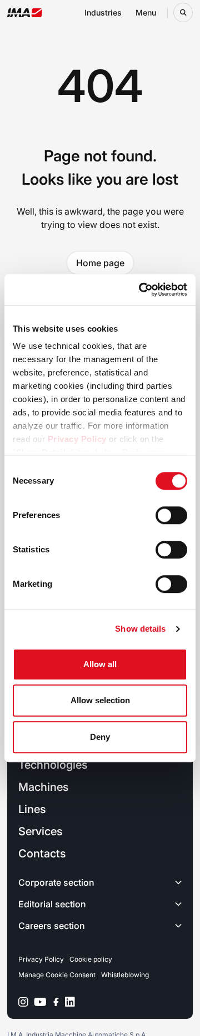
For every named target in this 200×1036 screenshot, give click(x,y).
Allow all (100, 664)
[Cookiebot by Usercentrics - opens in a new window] (141, 289)
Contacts (42, 853)
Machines (43, 787)
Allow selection (100, 700)
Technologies (52, 764)
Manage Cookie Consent (57, 975)
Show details (140, 628)
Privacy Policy (77, 439)
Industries (103, 12)
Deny (100, 737)
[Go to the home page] (24, 12)
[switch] (171, 515)
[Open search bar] (183, 12)
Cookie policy (90, 959)
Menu (146, 12)
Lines (32, 809)
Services (40, 831)
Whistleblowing (125, 975)
